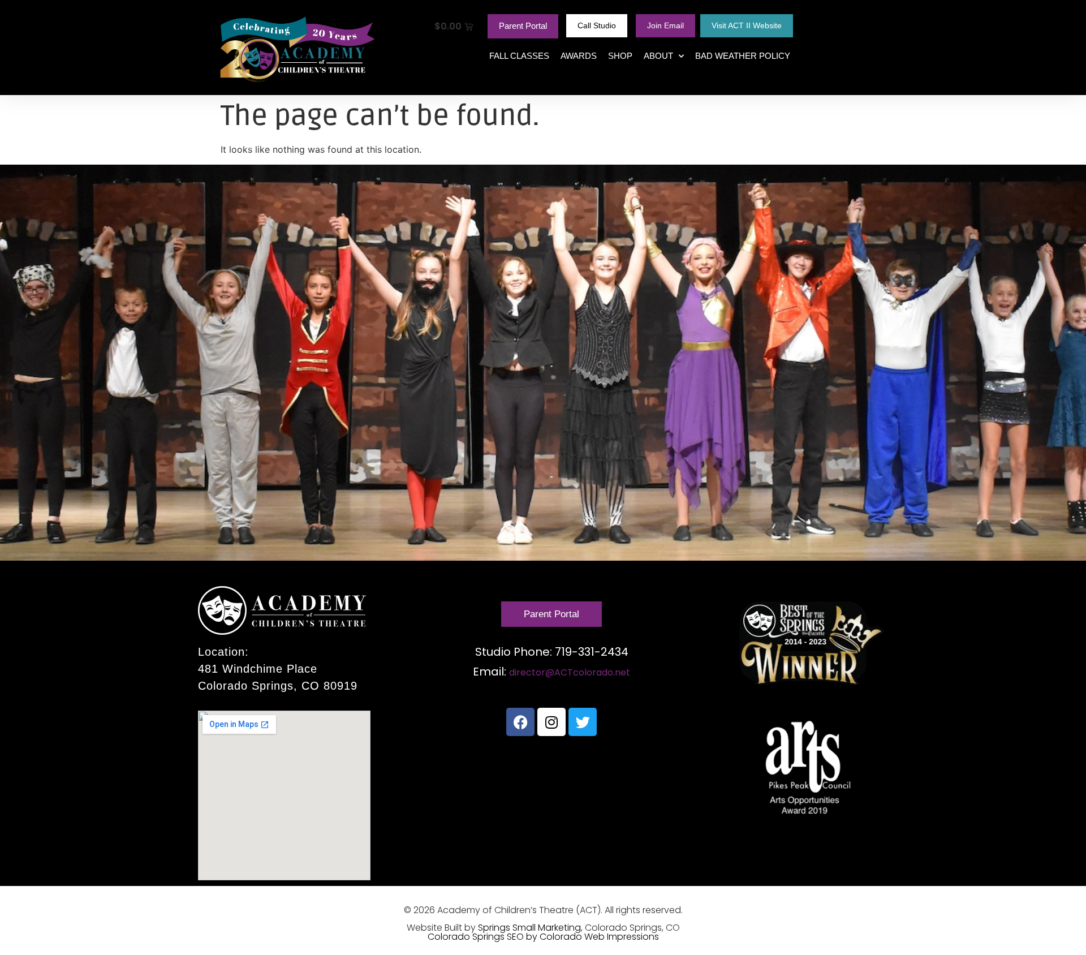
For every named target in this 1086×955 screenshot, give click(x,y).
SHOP (620, 56)
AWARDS (579, 56)
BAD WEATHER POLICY (742, 56)
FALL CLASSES (519, 56)
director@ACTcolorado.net (569, 672)
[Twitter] (582, 722)
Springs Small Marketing (529, 927)
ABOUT (658, 56)
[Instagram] (551, 722)
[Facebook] (520, 722)
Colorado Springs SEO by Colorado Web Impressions (543, 936)
